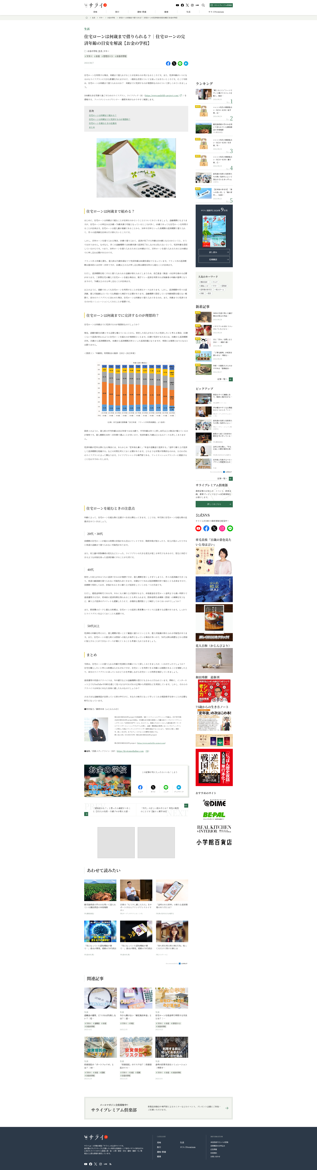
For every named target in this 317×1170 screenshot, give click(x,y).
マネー (101, 18)
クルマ (215, 282)
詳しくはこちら (214, 504)
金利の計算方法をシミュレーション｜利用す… (171, 1066)
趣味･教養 (141, 11)
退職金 (97, 1023)
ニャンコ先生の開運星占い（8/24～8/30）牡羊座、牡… (222, 143)
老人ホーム (220, 289)
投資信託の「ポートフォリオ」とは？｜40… (99, 1066)
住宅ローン (108, 56)
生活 (188, 11)
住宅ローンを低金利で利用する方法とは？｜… (171, 1017)
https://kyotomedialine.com (130, 751)
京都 (202, 293)
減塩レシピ (204, 286)
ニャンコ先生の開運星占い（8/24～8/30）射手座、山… (222, 110)
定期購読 (213, 259)
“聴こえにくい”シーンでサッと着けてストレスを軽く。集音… (222, 93)
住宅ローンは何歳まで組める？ (103, 115)
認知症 (224, 286)
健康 (166, 11)
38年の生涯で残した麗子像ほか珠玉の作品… (222, 314)
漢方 (209, 293)
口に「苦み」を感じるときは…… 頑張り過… (222, 340)
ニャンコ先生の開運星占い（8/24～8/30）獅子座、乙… (222, 160)
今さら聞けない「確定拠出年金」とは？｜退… (136, 1017)
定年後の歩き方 (206, 289)
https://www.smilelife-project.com (151, 743)
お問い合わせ (215, 1156)
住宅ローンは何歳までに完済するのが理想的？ (110, 119)
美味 (95, 11)
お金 (98, 56)
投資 (103, 1072)
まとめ (92, 127)
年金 (132, 1023)
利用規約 (214, 1153)
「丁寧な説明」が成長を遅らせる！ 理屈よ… (222, 353)
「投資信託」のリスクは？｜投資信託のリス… (136, 1066)
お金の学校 (111, 18)
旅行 (117, 11)
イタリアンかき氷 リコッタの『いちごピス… (223, 327)
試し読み (213, 252)
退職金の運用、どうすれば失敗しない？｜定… (100, 1017)
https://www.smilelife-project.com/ (162, 95)
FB (147, 751)
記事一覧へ (222, 378)
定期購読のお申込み (218, 1146)
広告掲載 (214, 1149)
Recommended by (172, 963)
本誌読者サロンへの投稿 (219, 1142)
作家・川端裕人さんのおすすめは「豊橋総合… (222, 367)
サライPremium (188, 1147)
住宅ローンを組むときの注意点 (103, 123)
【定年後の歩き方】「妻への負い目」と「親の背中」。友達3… (222, 192)
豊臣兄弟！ (204, 282)
